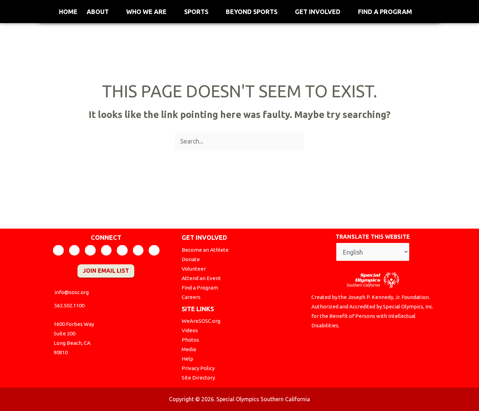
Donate (191, 259)
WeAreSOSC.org (201, 321)
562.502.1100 (69, 305)
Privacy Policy (198, 368)
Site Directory (198, 378)
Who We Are (146, 11)
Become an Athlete (205, 250)
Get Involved (317, 11)
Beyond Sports (251, 11)
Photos (190, 340)
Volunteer (194, 269)
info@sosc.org (71, 292)
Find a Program (385, 11)
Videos (190, 330)
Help (187, 359)
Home (68, 11)
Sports (196, 11)
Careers (191, 297)
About (98, 11)
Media (189, 349)
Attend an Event (201, 278)
